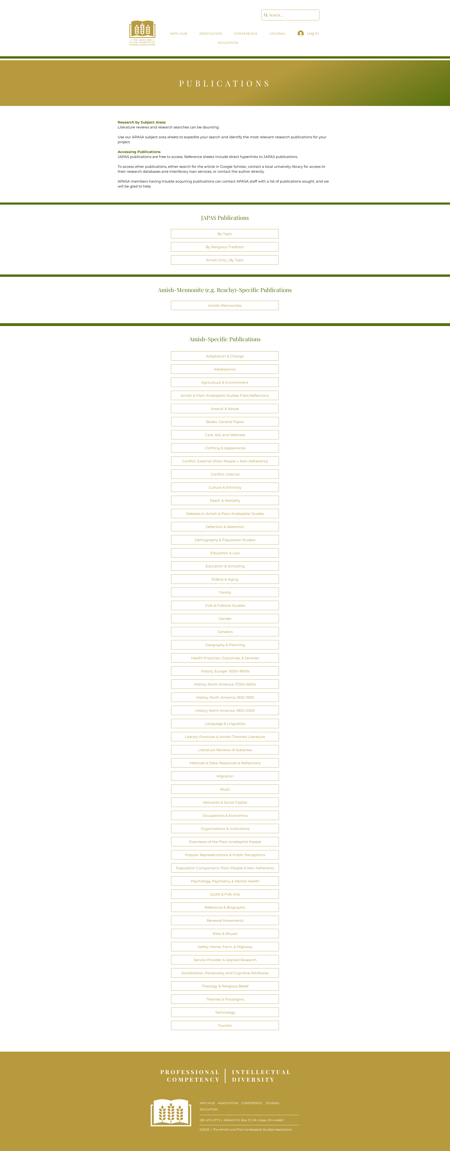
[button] (210, 33)
